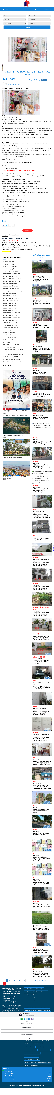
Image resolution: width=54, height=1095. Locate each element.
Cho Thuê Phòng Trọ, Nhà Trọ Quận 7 (32, 1065)
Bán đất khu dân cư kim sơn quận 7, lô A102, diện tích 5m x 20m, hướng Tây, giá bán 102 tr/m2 (41, 638)
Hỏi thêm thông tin (27, 1038)
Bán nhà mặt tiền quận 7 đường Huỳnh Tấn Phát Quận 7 (41, 372)
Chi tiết (5, 235)
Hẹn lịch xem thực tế (27, 1030)
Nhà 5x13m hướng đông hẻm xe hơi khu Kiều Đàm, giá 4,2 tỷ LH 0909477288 (41, 687)
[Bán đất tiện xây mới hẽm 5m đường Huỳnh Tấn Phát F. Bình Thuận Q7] (42, 336)
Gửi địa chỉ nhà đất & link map (27, 1027)
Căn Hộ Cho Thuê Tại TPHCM (44, 1050)
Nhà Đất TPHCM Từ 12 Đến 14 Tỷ (31, 1004)
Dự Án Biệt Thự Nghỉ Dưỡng (41, 991)
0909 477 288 (10, 998)
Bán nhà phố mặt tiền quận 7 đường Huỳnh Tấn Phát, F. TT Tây (41, 418)
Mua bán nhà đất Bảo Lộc (29, 1046)
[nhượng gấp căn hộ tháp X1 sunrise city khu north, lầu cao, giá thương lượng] (42, 845)
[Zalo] (29, 1019)
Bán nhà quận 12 (28, 1043)
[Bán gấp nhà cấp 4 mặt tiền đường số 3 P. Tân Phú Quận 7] (42, 314)
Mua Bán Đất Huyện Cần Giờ (43, 1040)
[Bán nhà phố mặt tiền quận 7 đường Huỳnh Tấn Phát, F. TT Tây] (42, 405)
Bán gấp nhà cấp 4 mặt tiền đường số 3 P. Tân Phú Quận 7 (41, 326)
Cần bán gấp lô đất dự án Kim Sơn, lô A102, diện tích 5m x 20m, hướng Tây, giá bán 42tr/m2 (41, 588)
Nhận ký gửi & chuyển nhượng (27, 1034)
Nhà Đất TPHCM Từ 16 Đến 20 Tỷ (31, 1001)
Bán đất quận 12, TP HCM (38, 1043)
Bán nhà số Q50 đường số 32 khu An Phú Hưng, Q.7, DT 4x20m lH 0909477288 (41, 713)
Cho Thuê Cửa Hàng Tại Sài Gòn (44, 1062)
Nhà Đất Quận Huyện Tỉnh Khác (44, 1010)
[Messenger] (25, 1019)
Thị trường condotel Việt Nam (30, 994)
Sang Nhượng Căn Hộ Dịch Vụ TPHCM (32, 1059)
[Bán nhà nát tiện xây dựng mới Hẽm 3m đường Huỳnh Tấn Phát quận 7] (42, 266)
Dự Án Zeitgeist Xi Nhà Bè (29, 991)
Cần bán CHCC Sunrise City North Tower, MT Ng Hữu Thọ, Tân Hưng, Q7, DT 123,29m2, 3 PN (41, 787)
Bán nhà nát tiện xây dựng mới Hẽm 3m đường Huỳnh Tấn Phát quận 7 (41, 279)
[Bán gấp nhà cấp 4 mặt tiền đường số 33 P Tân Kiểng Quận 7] (42, 290)
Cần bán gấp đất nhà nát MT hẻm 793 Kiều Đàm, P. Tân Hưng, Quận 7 (41, 662)
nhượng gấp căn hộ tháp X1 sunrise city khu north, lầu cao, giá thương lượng (41, 858)
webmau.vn (42, 1085)
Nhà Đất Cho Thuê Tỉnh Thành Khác (32, 1056)
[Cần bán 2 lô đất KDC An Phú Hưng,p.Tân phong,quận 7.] (42, 526)
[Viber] (32, 1019)
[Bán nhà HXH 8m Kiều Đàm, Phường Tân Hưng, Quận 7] (42, 939)
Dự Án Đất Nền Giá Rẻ (29, 988)
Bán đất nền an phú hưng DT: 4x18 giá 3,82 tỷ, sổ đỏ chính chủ (41, 834)
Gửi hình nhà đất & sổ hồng (27, 1023)
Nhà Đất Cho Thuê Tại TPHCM (30, 1050)
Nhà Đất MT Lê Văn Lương (44, 1007)
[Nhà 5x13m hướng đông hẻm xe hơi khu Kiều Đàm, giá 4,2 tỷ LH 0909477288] (42, 672)
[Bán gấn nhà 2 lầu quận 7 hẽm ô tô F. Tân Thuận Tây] (42, 383)
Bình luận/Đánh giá (14, 235)
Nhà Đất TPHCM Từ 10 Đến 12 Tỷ (31, 997)
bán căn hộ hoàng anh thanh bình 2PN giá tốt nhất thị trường (41, 811)
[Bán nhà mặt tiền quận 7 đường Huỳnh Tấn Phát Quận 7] (42, 360)
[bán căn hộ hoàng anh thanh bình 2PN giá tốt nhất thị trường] (42, 797)
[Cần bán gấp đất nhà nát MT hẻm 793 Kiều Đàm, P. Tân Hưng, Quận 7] (42, 648)
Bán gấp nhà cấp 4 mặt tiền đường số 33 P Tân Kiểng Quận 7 (41, 303)
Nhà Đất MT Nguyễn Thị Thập (30, 1010)
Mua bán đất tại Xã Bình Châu (30, 1040)
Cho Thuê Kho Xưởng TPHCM (30, 1062)
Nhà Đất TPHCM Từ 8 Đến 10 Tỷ (31, 1007)
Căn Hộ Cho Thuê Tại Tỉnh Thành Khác (32, 1053)
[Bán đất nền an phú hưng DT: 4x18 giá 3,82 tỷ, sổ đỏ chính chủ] (42, 821)
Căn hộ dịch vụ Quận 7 (40, 1046)
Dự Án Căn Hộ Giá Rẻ (39, 988)
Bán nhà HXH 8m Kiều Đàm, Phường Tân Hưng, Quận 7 (40, 951)
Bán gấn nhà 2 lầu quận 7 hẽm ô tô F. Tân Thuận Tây (41, 395)
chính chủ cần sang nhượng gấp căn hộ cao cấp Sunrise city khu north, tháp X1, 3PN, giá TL (41, 882)
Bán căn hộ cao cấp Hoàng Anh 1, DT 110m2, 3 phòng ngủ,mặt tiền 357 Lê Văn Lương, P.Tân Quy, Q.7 (42, 763)
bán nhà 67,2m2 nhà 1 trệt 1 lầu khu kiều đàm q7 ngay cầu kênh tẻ (41, 906)
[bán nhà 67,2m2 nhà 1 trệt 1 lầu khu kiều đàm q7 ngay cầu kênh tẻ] (42, 893)
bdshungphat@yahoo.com (13, 1002)
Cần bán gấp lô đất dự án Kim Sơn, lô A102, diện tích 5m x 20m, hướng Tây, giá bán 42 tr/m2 (41, 564)
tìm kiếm (27, 27)
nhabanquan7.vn (12, 996)
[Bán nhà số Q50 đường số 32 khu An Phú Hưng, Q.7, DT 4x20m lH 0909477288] (42, 698)
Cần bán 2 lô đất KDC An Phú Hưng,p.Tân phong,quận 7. (41, 539)
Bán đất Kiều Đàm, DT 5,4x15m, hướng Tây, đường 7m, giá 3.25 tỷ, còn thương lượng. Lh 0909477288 (42, 442)
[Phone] (21, 1019)
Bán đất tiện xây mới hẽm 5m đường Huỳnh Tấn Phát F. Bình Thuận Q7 (41, 350)
